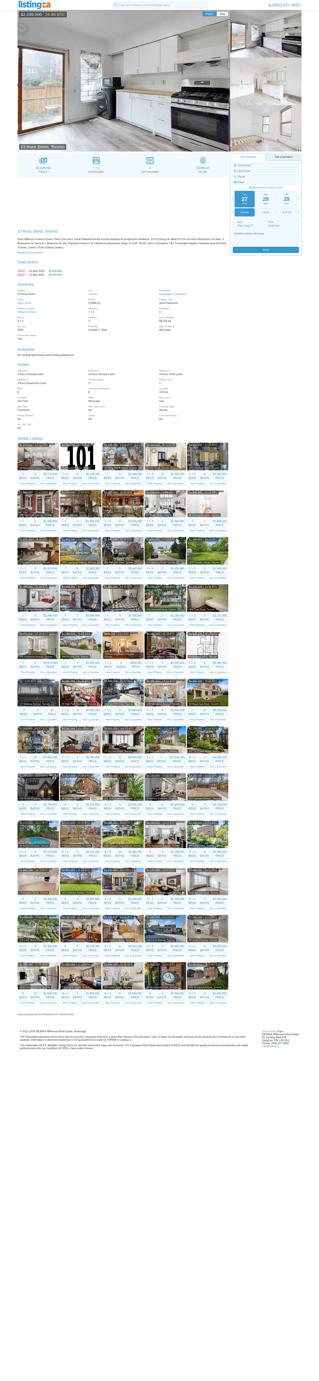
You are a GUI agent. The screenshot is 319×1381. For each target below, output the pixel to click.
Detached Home (27, 312)
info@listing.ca (271, 1046)
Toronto (92, 294)
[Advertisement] (117, 202)
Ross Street (24, 303)
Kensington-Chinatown (172, 294)
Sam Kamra (269, 1031)
